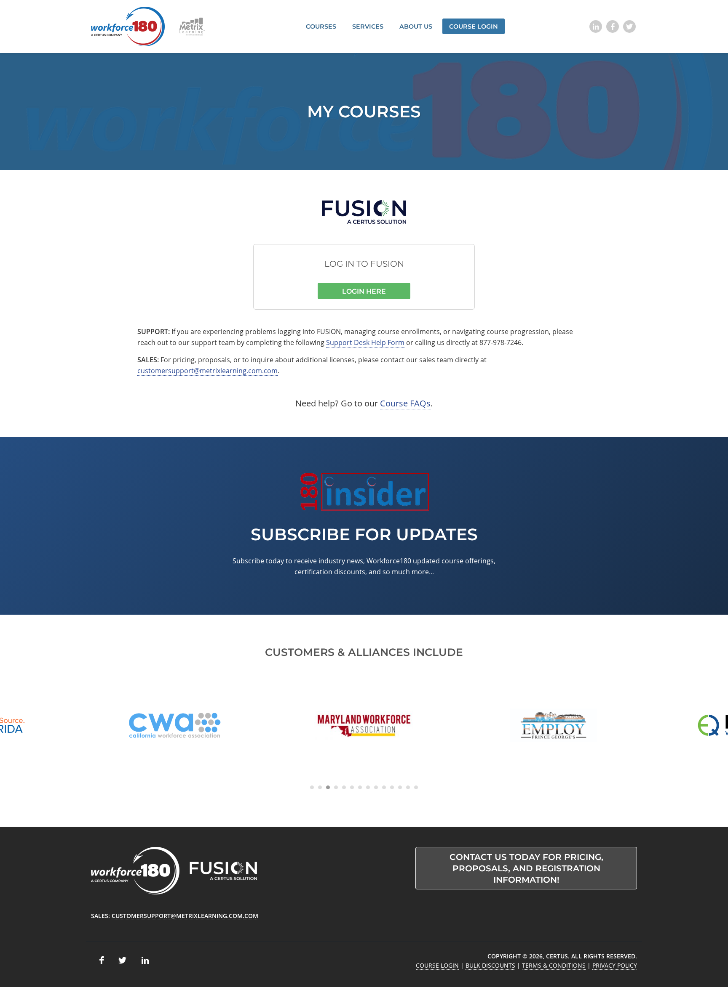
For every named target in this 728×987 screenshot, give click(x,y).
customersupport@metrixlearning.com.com (207, 370)
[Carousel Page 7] (360, 787)
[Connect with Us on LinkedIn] (144, 960)
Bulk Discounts (490, 965)
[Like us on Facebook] (612, 26)
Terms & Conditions (554, 965)
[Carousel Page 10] (384, 787)
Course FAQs (405, 403)
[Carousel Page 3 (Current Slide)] (328, 787)
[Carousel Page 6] (352, 787)
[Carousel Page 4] (336, 787)
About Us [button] (415, 26)
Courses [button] (321, 26)
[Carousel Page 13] (408, 787)
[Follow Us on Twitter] (122, 960)
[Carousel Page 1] (312, 787)
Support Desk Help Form (365, 342)
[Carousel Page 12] (400, 787)
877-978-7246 (500, 342)
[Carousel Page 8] (368, 787)
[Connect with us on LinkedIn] (595, 26)
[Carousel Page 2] (320, 787)
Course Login (473, 26)
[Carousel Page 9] (376, 787)
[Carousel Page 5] (344, 787)
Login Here (364, 291)
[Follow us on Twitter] (629, 26)
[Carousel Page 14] (416, 787)
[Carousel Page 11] (392, 787)
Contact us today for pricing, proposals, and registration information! (526, 868)
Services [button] (367, 26)
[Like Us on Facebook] (101, 960)
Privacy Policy (614, 965)
